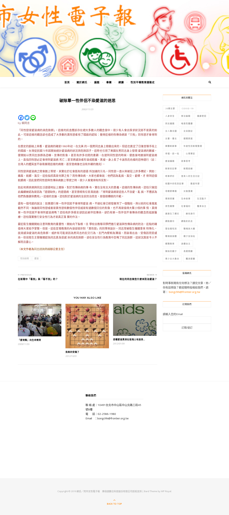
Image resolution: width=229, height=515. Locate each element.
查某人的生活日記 (190, 176)
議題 (96, 82)
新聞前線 (188, 168)
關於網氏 (82, 82)
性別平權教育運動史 (143, 82)
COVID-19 (188, 108)
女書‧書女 (171, 138)
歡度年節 (195, 183)
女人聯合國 (171, 131)
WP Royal (166, 491)
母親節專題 (171, 191)
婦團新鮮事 (171, 146)
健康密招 (201, 116)
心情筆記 (190, 153)
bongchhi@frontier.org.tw (184, 292)
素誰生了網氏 (172, 213)
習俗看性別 (171, 228)
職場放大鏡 (189, 228)
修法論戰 (186, 116)
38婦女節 (170, 108)
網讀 (121, 82)
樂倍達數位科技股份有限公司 (117, 491)
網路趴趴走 (187, 221)
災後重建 (188, 191)
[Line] (33, 117)
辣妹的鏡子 (171, 251)
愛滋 (36, 258)
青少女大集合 (172, 258)
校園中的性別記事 (174, 183)
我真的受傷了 (72, 352)
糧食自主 (201, 206)
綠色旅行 (190, 213)
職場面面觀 (171, 236)
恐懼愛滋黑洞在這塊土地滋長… (129, 339)
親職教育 (170, 243)
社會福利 (186, 206)
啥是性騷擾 (187, 123)
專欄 (109, 82)
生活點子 (201, 198)
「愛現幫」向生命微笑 (29, 340)
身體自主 (186, 243)
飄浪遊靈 (190, 258)
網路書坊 (170, 221)
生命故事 (186, 198)
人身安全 (170, 116)
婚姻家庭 (188, 138)
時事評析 (170, 176)
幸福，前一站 (172, 153)
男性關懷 (170, 206)
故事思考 (186, 161)
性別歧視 (24, 258)
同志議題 (170, 123)
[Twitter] (27, 117)
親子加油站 (189, 236)
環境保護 (170, 198)
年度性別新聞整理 (193, 146)
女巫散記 (188, 131)
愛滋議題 (170, 161)
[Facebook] (21, 117)
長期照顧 (188, 251)
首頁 (67, 82)
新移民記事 (171, 168)
